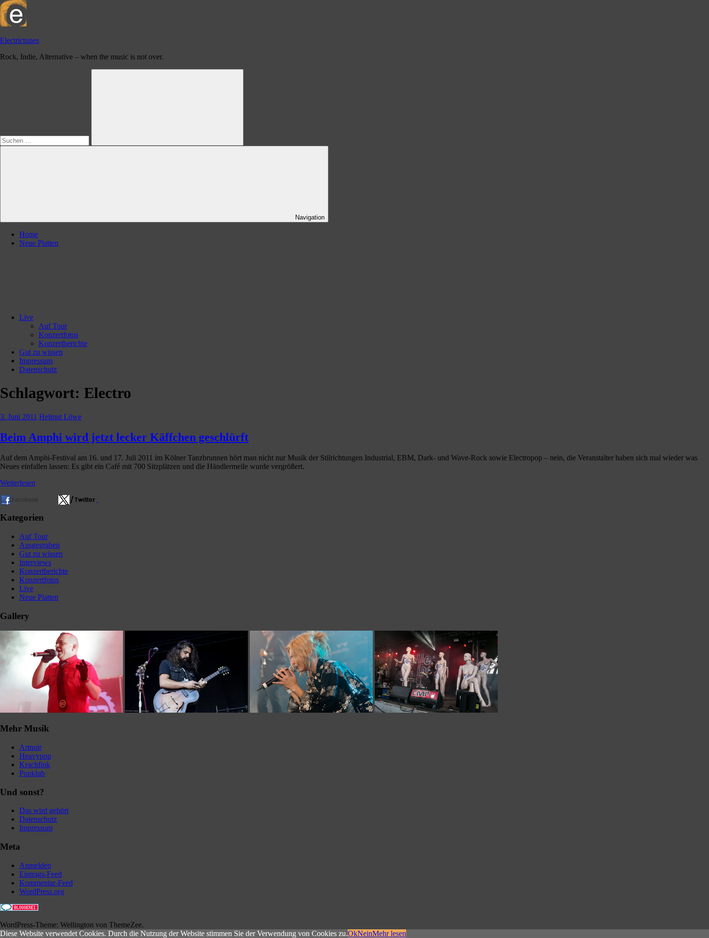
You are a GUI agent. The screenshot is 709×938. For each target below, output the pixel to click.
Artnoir (30, 747)
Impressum (36, 361)
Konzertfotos (58, 335)
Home (28, 234)
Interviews (35, 562)
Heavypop (35, 756)
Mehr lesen (389, 933)
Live (26, 317)
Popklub (32, 773)
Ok (352, 933)
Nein (364, 933)
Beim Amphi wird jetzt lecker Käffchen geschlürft (124, 437)
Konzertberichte (63, 343)
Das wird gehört (43, 810)
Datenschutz (38, 369)
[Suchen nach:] (45, 140)
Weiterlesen (17, 483)
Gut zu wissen (41, 352)
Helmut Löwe (60, 417)
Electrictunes (19, 40)
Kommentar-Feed (46, 883)
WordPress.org (41, 891)
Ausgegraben (39, 545)
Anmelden (35, 865)
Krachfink (34, 764)
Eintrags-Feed (40, 874)
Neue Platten (38, 243)
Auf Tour (53, 326)
